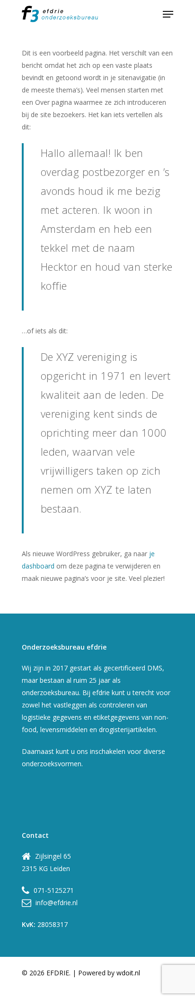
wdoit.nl (128, 972)
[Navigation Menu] (168, 14)
